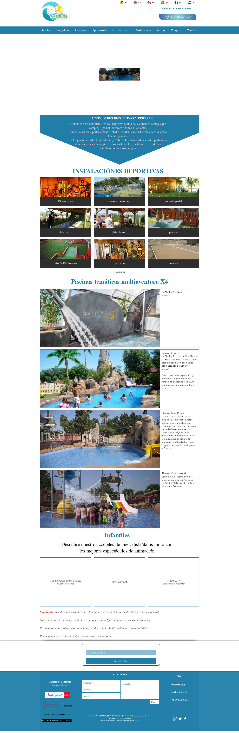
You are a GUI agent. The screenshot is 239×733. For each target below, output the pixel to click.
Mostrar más (119, 272)
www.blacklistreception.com (127, 720)
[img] (65, 191)
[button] (179, 676)
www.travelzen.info (108, 720)
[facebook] (185, 719)
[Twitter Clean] (180, 719)
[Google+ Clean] (175, 719)
